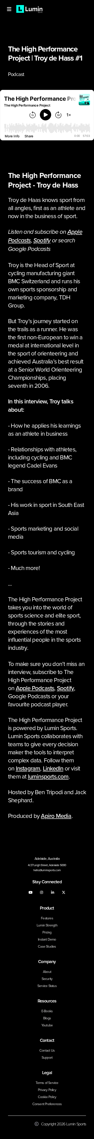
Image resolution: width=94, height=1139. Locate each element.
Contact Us (47, 1050)
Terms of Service (47, 1082)
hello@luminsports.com (47, 870)
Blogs (47, 1018)
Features (47, 918)
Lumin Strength (47, 925)
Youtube (47, 1025)
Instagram (28, 768)
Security (47, 978)
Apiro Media (56, 815)
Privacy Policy (47, 1089)
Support (47, 1057)
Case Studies (47, 946)
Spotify (65, 688)
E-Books (47, 1011)
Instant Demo (47, 939)
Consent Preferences (47, 1103)
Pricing (46, 932)
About (47, 971)
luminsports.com (48, 776)
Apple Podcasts (35, 688)
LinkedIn (53, 768)
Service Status (47, 985)
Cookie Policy (47, 1096)
